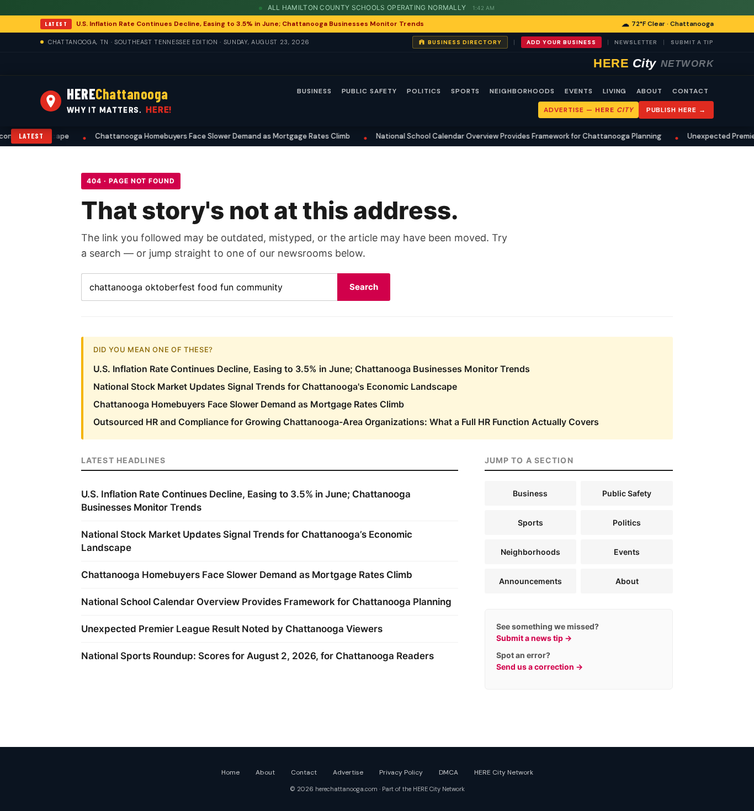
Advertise (348, 772)
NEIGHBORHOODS (522, 91)
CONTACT (690, 91)
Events (627, 551)
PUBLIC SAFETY (369, 91)
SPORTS (465, 91)
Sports (530, 522)
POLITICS (424, 91)
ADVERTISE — (588, 109)
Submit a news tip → (534, 638)
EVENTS (579, 91)
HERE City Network (503, 772)
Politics (627, 522)
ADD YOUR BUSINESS (561, 42)
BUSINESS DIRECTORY (465, 42)
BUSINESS (314, 91)
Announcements (530, 581)
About (627, 581)
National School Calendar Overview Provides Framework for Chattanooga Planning (506, 136)
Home (230, 772)
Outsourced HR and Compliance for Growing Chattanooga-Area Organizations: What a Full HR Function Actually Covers (346, 421)
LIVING (615, 91)
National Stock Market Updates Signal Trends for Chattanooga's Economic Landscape (275, 386)
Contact (304, 772)
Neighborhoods (530, 551)
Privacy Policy (401, 772)
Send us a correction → (539, 666)
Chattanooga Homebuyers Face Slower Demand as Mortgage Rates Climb (210, 136)
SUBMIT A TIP (692, 42)
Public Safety (626, 493)
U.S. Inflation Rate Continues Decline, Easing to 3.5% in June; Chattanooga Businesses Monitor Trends (250, 23)
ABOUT (649, 91)
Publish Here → (676, 109)
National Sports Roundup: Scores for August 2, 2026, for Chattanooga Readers (257, 655)
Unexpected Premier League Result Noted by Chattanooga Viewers (232, 628)
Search (363, 287)
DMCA (448, 772)
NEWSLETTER (635, 42)
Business (530, 493)
